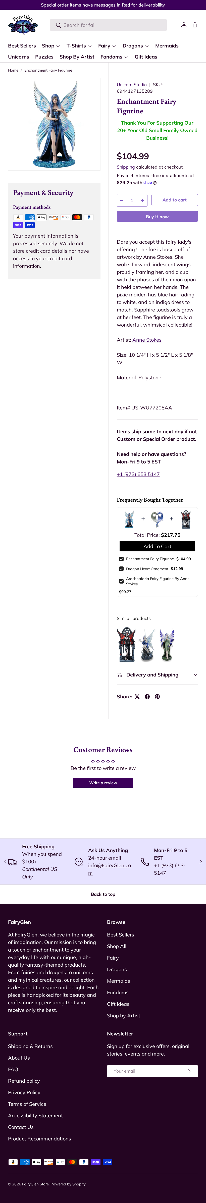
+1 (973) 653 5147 (138, 474)
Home (13, 70)
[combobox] (108, 25)
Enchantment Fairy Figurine (48, 70)
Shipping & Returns (30, 1046)
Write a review (103, 782)
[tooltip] (126, 644)
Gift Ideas (146, 57)
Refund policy (24, 1081)
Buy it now (157, 216)
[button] (194, 24)
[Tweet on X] (137, 697)
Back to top (103, 894)
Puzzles (44, 57)
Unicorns (18, 57)
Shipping (126, 167)
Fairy (113, 958)
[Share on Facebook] (147, 697)
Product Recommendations (39, 1138)
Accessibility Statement (35, 1115)
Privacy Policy (24, 1092)
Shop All (116, 946)
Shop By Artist (77, 57)
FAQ (13, 1069)
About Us (19, 1058)
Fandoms (118, 992)
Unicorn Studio (132, 84)
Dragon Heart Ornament (147, 568)
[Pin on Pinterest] (157, 697)
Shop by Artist (123, 1015)
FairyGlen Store (35, 1184)
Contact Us (21, 1127)
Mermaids (167, 45)
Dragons (117, 969)
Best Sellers (22, 45)
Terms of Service (27, 1104)
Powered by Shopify (68, 1184)
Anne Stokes (147, 340)
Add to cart (175, 199)
